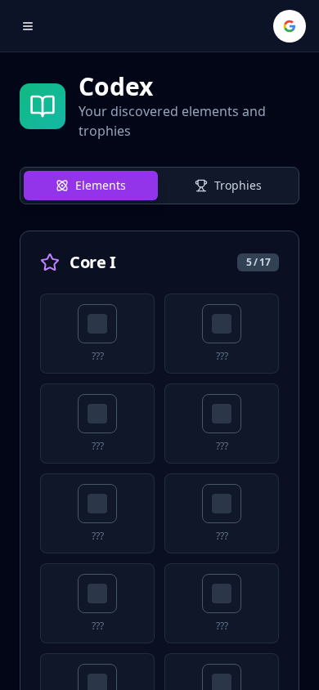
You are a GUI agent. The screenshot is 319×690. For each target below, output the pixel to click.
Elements (100, 185)
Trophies (238, 185)
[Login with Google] (289, 26)
